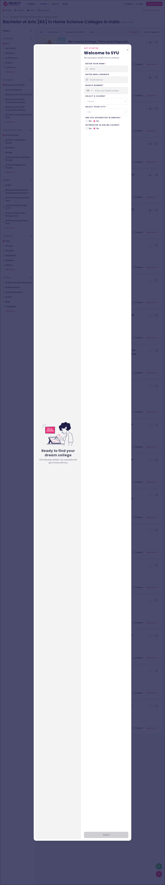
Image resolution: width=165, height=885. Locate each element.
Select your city (95, 107)
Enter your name (95, 63)
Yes (90, 121)
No (97, 121)
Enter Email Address (97, 74)
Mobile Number (94, 85)
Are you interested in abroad (102, 117)
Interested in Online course (102, 125)
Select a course (95, 96)
